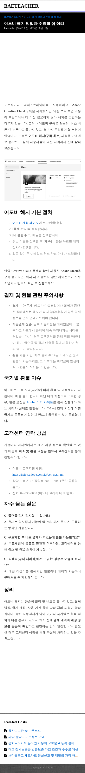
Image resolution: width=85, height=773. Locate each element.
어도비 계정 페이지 (25, 222)
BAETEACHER (21, 6)
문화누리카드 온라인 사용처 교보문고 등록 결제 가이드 (46, 743)
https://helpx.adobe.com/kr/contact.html (38, 474)
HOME (8, 16)
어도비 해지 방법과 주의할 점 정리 (43, 16)
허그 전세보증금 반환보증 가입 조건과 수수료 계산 (43, 749)
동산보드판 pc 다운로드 (24, 730)
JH (52, 767)
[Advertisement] (42, 70)
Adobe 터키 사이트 (40, 402)
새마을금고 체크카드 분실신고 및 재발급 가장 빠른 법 (45, 755)
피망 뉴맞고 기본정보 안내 (26, 737)
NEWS (17, 16)
